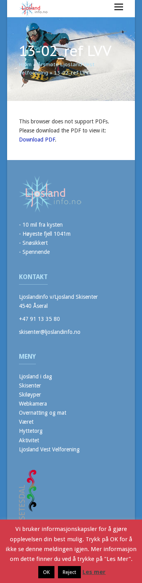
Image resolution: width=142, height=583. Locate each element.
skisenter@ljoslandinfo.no (49, 332)
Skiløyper (30, 394)
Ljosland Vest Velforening (49, 449)
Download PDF (37, 139)
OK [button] (46, 572)
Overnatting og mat (42, 413)
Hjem (25, 64)
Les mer (94, 572)
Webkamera (33, 403)
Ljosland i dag (35, 376)
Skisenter (30, 385)
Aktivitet (29, 440)
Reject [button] (69, 572)
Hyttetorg (31, 431)
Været (26, 422)
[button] (118, 7)
